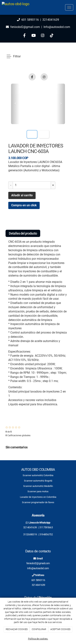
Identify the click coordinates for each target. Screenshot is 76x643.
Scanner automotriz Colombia (38, 475)
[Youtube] (33, 36)
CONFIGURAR (39, 629)
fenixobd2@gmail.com (25, 27)
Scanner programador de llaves (38, 502)
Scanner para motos (38, 491)
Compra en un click (24, 205)
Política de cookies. (38, 638)
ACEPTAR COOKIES (60, 629)
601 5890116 (30, 19)
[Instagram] (42, 36)
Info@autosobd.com (56, 27)
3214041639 (50, 19)
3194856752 (46, 534)
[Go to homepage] (15, 7)
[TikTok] (52, 36)
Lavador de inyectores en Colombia (38, 497)
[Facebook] (24, 36)
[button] (15, 104)
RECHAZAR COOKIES (17, 629)
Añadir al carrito (22, 195)
